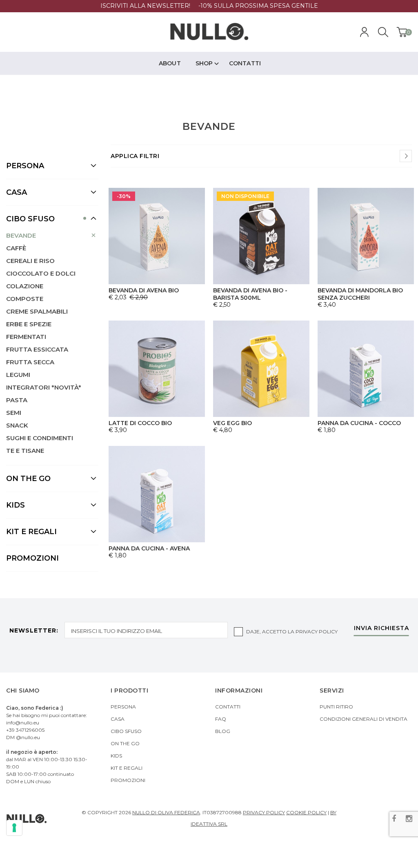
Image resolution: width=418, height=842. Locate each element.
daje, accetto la (292, 631)
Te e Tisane (25, 450)
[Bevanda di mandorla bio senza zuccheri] (366, 236)
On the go (125, 743)
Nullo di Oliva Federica (166, 812)
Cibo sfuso (126, 731)
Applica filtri (135, 156)
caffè (16, 248)
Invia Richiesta (381, 628)
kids (116, 756)
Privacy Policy (317, 631)
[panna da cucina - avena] (157, 494)
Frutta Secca (30, 362)
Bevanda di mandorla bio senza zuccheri (360, 294)
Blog (222, 731)
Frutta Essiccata (37, 349)
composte (24, 299)
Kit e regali (126, 768)
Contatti (227, 707)
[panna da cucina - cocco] (366, 369)
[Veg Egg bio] (261, 369)
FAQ (220, 719)
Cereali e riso (30, 261)
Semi (13, 413)
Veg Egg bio (232, 423)
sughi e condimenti (39, 438)
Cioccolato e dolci (41, 273)
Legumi (18, 375)
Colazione (24, 286)
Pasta (16, 400)
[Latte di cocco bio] (157, 369)
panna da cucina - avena (149, 548)
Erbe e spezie (28, 324)
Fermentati (26, 337)
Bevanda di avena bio (144, 290)
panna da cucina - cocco (359, 423)
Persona (123, 707)
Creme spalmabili (37, 311)
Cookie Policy (306, 812)
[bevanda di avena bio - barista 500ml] (261, 236)
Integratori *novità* (43, 387)
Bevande (21, 235)
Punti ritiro (336, 707)
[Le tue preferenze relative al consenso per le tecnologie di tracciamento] (14, 827)
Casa (118, 719)
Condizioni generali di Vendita (363, 719)
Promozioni (32, 558)
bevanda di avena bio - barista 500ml (250, 294)
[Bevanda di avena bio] (157, 236)
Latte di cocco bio (140, 423)
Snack (17, 425)
